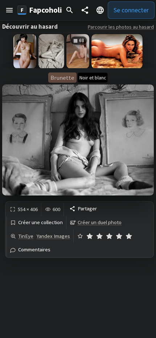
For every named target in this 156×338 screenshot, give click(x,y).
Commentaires (34, 250)
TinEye (25, 236)
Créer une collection (40, 222)
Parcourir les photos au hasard (121, 27)
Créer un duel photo (100, 222)
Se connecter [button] (131, 10)
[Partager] (85, 10)
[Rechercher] (69, 10)
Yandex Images (53, 236)
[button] (9, 10)
